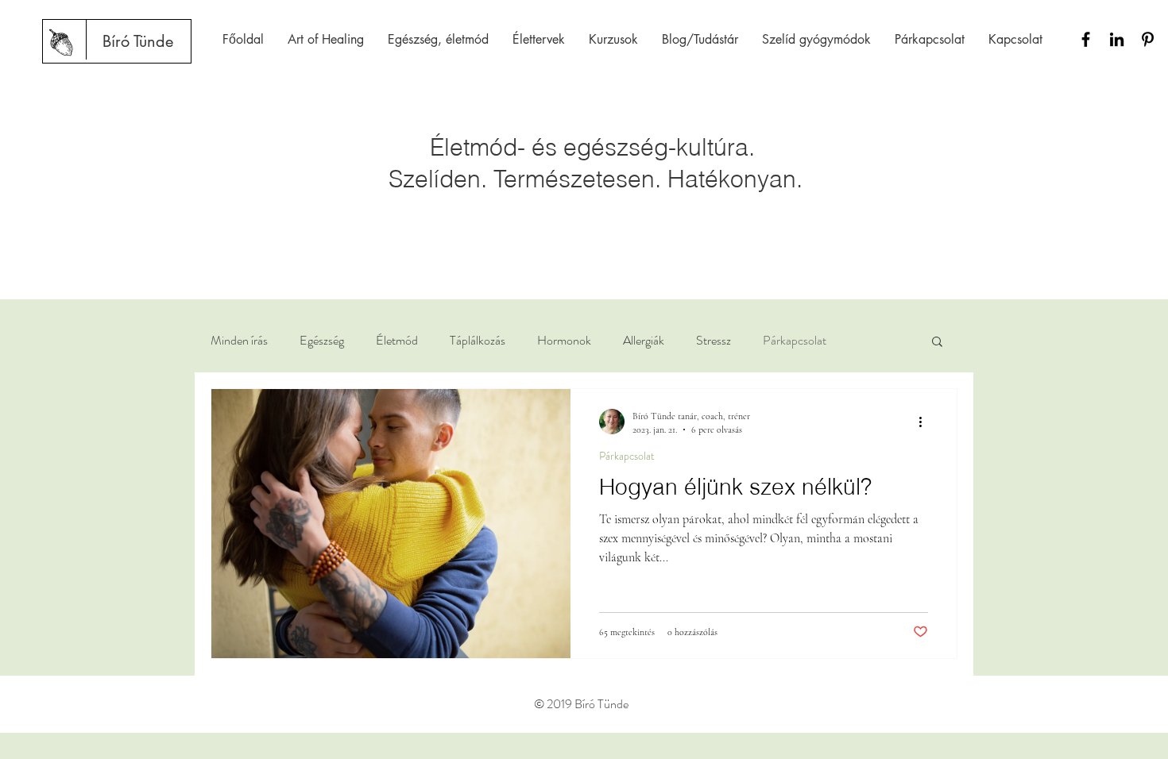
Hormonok (564, 340)
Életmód (397, 340)
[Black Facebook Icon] (1086, 39)
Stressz (713, 340)
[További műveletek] (925, 421)
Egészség (322, 340)
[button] (937, 342)
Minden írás (239, 340)
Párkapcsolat (794, 340)
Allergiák (643, 340)
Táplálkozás (477, 340)
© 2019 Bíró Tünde (581, 704)
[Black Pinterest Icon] (1148, 39)
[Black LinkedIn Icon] (1117, 39)
